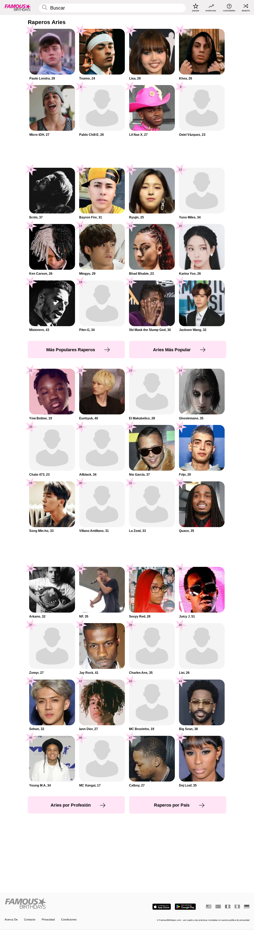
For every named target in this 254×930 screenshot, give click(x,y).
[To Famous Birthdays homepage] (17, 7)
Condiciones (69, 919)
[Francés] (227, 906)
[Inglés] (208, 906)
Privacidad (48, 919)
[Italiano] (237, 906)
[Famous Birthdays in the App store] (161, 907)
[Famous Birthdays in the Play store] (185, 907)
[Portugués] (218, 906)
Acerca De (11, 919)
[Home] (65, 904)
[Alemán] (246, 906)
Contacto (29, 919)
